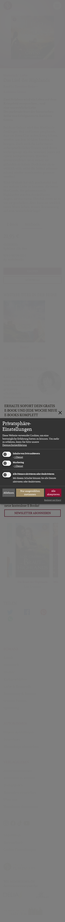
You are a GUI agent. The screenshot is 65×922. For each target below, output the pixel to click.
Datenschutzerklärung (14, 445)
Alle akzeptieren (53, 493)
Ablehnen (8, 492)
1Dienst (18, 457)
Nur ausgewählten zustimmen (30, 493)
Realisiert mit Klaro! (52, 500)
